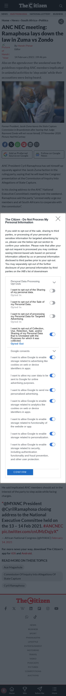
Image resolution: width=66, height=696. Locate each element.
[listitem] (33, 282)
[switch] (52, 290)
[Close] (59, 219)
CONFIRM (20, 472)
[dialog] (33, 348)
